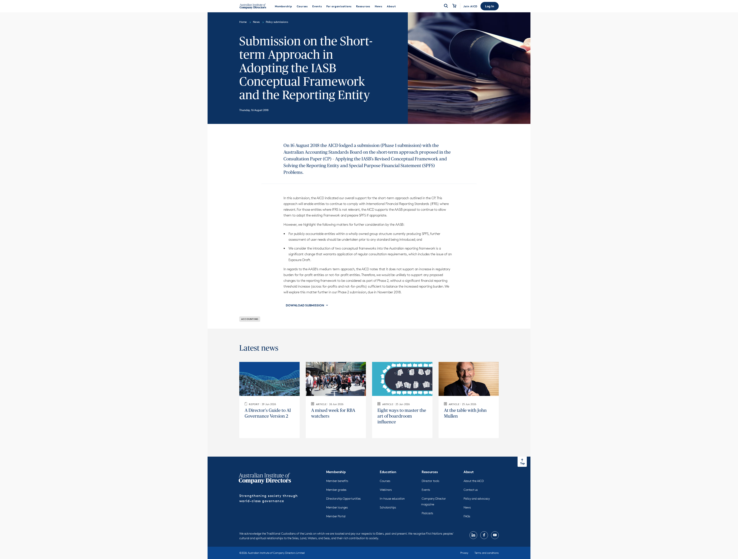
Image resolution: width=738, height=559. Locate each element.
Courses (385, 481)
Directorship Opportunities (343, 498)
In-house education (392, 498)
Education (388, 471)
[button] (489, 6)
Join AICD (470, 6)
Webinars (386, 490)
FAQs (467, 516)
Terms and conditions (487, 552)
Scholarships (388, 507)
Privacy (464, 552)
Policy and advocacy (477, 498)
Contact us (471, 490)
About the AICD (474, 481)
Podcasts (427, 513)
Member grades (336, 490)
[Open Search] (446, 6)
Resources (430, 471)
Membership (336, 471)
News (467, 507)
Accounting (249, 319)
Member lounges (337, 507)
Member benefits (337, 481)
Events (426, 490)
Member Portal (336, 516)
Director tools (430, 481)
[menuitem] (283, 6)
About (469, 471)
